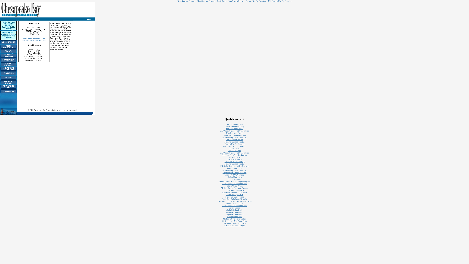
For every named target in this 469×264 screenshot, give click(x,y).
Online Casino (234, 148)
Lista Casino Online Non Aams (234, 184)
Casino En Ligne (234, 151)
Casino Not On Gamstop (234, 126)
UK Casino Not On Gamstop (234, 146)
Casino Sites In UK (234, 159)
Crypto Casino (234, 208)
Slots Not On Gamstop (234, 140)
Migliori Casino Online (234, 186)
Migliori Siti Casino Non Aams (234, 173)
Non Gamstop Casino (234, 133)
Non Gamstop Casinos (234, 124)
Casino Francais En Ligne (234, 225)
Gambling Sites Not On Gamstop (234, 155)
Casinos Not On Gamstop (235, 144)
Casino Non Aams (234, 177)
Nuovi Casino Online (234, 203)
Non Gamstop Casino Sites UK (234, 137)
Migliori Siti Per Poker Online (234, 219)
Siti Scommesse (235, 157)
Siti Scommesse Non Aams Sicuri (234, 221)
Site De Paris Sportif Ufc (234, 190)
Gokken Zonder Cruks (234, 168)
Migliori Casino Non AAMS (235, 223)
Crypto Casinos (234, 179)
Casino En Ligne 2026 (234, 195)
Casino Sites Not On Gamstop (234, 135)
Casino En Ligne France (234, 197)
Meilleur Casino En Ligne (234, 142)
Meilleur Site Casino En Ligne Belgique (234, 181)
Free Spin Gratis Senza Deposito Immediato (234, 201)
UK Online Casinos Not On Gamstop (234, 131)
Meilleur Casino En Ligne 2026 (234, 192)
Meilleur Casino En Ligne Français (234, 188)
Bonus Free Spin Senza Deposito (234, 199)
